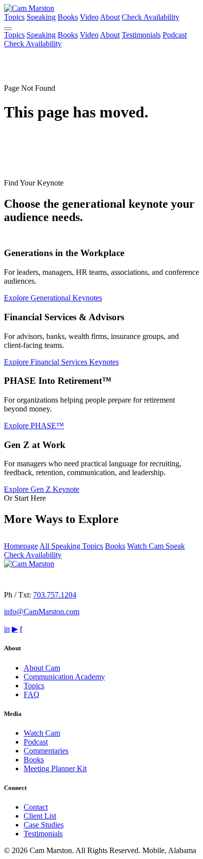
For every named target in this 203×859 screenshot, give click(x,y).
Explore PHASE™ (34, 425)
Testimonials (141, 35)
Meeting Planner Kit (55, 768)
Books (68, 17)
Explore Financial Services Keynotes (61, 362)
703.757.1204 (54, 595)
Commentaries (46, 751)
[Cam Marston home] (29, 8)
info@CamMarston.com (41, 611)
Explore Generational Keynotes (53, 298)
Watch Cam (42, 733)
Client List (40, 816)
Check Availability (150, 17)
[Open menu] (8, 28)
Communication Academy (64, 676)
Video (89, 17)
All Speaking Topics (71, 546)
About (110, 17)
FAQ (31, 694)
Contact (36, 807)
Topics (14, 17)
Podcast (175, 35)
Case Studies (44, 825)
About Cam (42, 668)
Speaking (41, 17)
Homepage (21, 546)
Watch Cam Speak (156, 546)
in (7, 629)
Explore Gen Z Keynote (41, 489)
